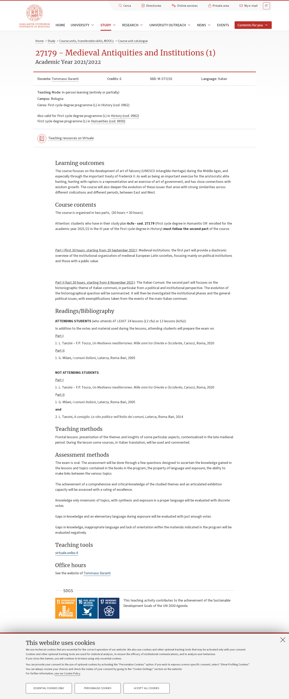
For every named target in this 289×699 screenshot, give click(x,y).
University (80, 25)
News (201, 25)
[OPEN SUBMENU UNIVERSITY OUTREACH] (188, 25)
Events (223, 25)
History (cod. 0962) (125, 115)
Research (130, 25)
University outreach (167, 25)
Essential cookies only (49, 688)
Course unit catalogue (133, 41)
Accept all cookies (146, 688)
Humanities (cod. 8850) (108, 121)
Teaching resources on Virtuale (71, 138)
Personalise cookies (97, 688)
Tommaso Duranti (65, 78)
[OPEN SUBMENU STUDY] (114, 25)
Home (60, 25)
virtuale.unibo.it (66, 552)
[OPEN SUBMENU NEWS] (209, 25)
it (266, 6)
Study (106, 25)
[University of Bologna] (34, 16)
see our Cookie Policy (67, 674)
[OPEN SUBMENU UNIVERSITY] (92, 25)
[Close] (283, 640)
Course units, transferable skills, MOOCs (86, 41)
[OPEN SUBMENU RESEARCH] (141, 25)
